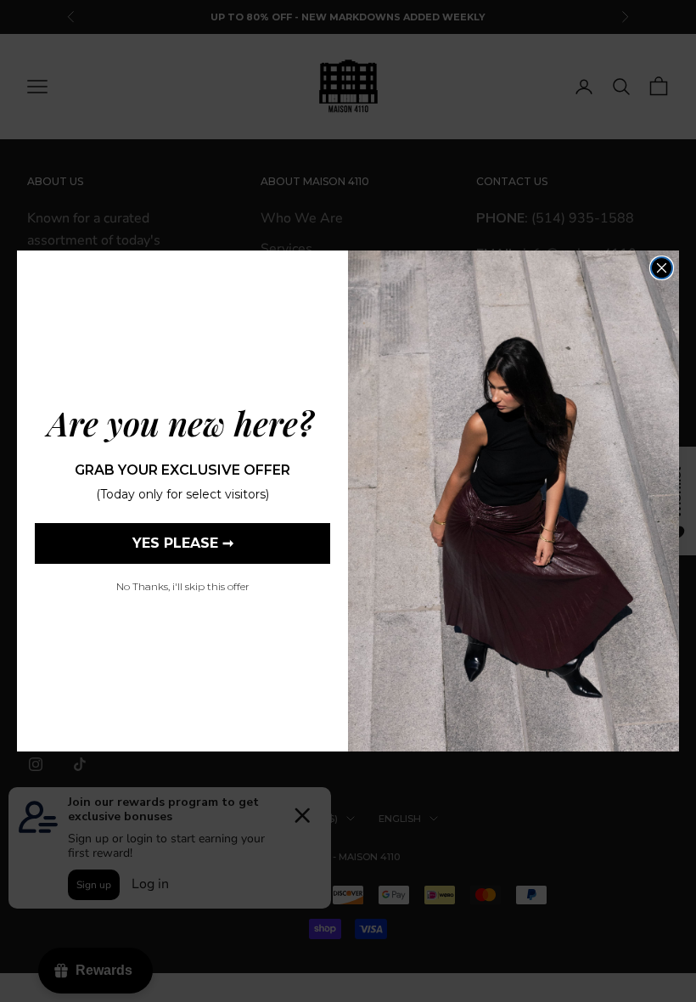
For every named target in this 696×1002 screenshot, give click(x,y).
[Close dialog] (661, 268)
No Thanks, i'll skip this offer (183, 586)
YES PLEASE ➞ (182, 543)
